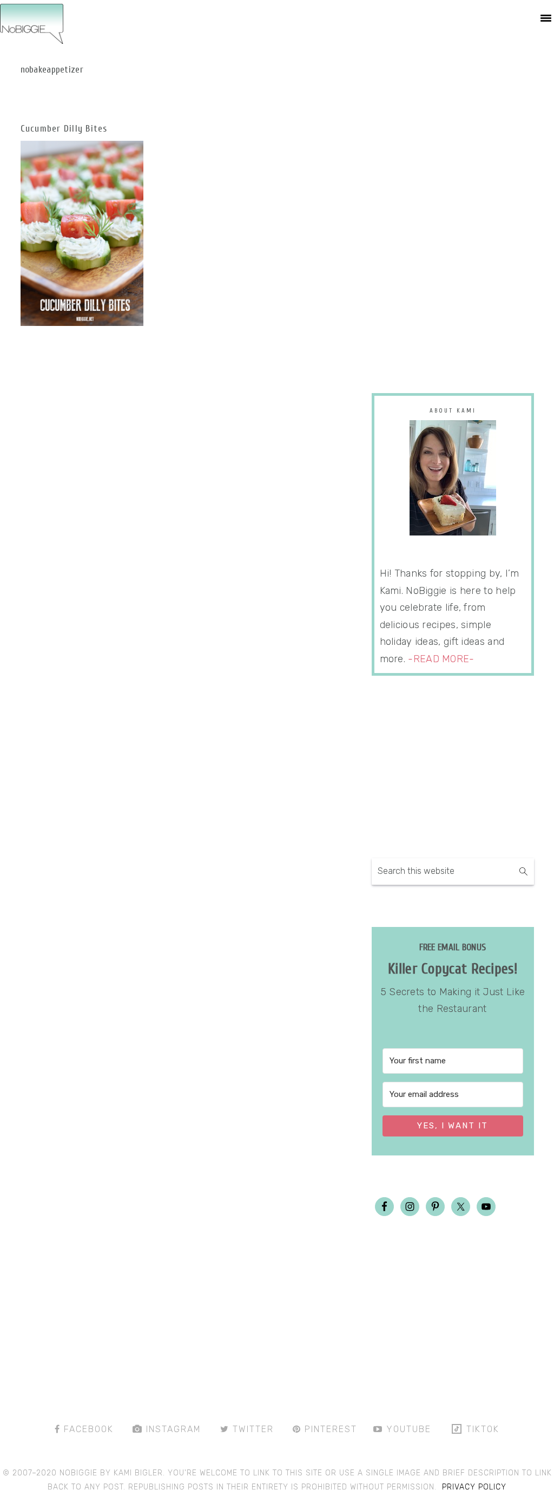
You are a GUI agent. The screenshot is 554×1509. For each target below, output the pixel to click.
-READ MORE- (441, 659)
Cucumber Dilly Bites (64, 128)
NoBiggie (31, 23)
